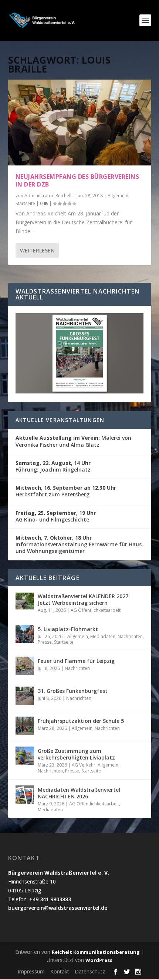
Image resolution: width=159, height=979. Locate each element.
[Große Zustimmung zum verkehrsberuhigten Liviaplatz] (25, 756)
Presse (45, 642)
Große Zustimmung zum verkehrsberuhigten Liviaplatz (76, 754)
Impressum (31, 971)
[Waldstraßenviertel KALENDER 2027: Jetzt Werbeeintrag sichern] (25, 601)
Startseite (25, 203)
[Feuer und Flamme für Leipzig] (25, 666)
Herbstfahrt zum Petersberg (66, 491)
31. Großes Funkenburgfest (73, 690)
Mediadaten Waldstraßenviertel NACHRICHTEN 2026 (79, 793)
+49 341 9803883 (50, 899)
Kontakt (59, 971)
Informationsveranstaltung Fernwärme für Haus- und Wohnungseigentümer (80, 544)
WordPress (98, 960)
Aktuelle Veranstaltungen (60, 419)
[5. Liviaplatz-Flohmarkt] (25, 634)
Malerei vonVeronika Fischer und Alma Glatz (73, 441)
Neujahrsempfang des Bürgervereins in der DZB (77, 180)
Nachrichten (130, 636)
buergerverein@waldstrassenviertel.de (57, 907)
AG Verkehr (83, 765)
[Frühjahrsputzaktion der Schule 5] (25, 726)
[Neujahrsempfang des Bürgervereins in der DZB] (79, 122)
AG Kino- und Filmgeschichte (56, 516)
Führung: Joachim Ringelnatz (53, 466)
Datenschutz (90, 971)
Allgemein (118, 195)
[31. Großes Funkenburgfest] (25, 696)
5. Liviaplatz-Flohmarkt (68, 629)
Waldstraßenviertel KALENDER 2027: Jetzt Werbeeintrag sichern (84, 599)
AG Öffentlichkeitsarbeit (96, 610)
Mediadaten (102, 636)
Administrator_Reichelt (48, 195)
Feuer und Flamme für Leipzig (76, 660)
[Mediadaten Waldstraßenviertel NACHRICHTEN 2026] (25, 794)
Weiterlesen (37, 250)
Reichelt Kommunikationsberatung (96, 952)
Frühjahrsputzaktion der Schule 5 (81, 720)
